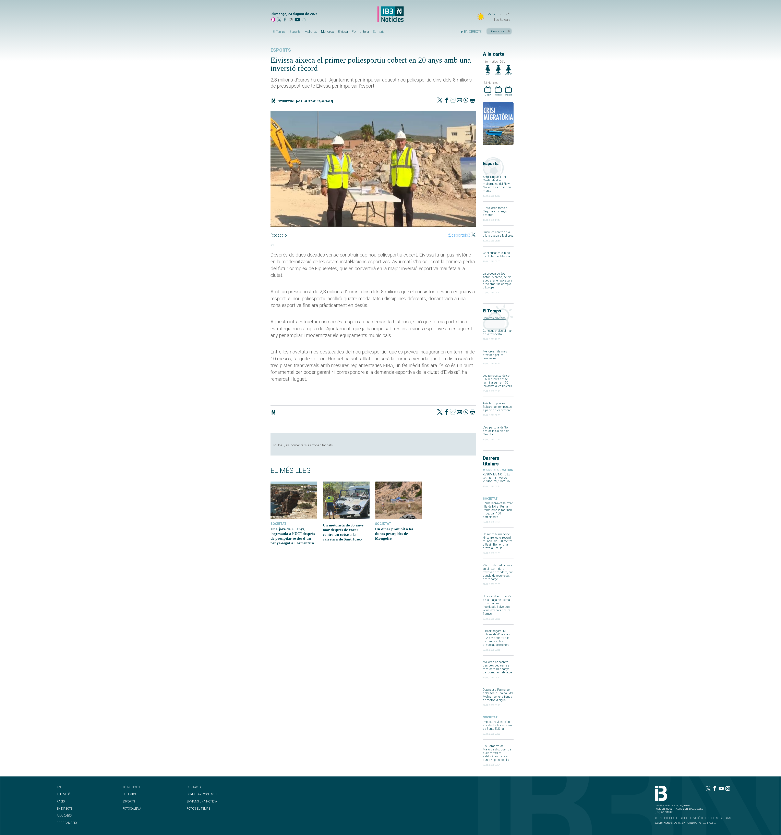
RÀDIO (61, 801)
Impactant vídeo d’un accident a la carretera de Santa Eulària (497, 725)
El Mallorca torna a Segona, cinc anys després (495, 211)
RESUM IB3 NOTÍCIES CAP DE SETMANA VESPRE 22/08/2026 (496, 478)
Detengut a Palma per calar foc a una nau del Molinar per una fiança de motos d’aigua (498, 695)
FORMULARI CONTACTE (202, 794)
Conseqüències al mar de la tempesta (497, 332)
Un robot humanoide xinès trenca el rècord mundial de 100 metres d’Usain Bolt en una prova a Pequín (498, 541)
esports (281, 50)
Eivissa (343, 32)
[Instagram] (291, 19)
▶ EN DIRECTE (471, 32)
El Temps (279, 32)
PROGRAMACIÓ (67, 823)
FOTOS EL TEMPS (198, 808)
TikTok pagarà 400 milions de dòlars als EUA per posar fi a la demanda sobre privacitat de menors (496, 638)
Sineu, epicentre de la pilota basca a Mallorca (498, 233)
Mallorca (311, 32)
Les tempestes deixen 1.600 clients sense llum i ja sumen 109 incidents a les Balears (497, 381)
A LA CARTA (64, 816)
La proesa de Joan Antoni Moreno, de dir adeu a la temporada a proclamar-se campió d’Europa (497, 280)
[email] (459, 100)
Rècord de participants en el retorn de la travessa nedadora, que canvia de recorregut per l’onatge (498, 572)
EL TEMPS (129, 794)
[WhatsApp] (466, 100)
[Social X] (279, 19)
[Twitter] (440, 100)
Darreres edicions (494, 318)
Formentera (360, 32)
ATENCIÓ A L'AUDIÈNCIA (674, 823)
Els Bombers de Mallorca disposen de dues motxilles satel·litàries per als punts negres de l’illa (497, 753)
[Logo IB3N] (390, 14)
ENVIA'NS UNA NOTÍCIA (202, 801)
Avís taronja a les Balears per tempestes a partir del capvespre (497, 407)
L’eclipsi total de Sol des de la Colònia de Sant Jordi (496, 431)
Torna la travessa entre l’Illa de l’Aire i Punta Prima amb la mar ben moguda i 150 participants (498, 510)
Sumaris (378, 32)
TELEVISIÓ (63, 794)
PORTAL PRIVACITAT (707, 823)
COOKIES (658, 823)
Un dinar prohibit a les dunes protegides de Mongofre (394, 533)
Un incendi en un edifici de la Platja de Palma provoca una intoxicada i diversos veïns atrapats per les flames (498, 605)
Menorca (327, 32)
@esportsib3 (459, 235)
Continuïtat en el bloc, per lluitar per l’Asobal (496, 254)
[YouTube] (297, 19)
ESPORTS (128, 801)
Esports (295, 32)
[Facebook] (285, 19)
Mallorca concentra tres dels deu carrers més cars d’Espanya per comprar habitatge (497, 667)
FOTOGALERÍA (131, 808)
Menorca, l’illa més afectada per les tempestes (495, 355)
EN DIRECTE (64, 808)
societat (490, 498)
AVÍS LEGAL (692, 823)
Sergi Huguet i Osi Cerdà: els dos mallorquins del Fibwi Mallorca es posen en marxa (497, 183)
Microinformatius (498, 470)
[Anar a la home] (273, 19)
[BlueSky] (304, 19)
